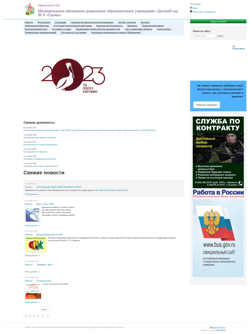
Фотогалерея (44, 22)
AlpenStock (221, 330)
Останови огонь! (44, 280)
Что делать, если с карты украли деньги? (40, 166)
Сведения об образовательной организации (92, 22)
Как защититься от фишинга (35, 151)
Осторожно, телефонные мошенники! (39, 158)
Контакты (145, 22)
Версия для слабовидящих (204, 11)
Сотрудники (60, 22)
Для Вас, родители (127, 22)
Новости (29, 22)
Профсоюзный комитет (153, 25)
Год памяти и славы (61, 29)
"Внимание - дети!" (45, 264)
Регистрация (195, 4)
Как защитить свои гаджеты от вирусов (39, 137)
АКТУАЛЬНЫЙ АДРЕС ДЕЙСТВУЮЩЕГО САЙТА (59, 186)
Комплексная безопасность (109, 25)
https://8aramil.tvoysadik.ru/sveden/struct (111, 190)
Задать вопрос (164, 29)
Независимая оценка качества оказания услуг (98, 29)
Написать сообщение (206, 105)
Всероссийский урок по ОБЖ (50, 234)
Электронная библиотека (37, 25)
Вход (195, 7)
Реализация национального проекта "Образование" (116, 32)
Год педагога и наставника (74, 32)
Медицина (132, 25)
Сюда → (44, 309)
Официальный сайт (49, 5)
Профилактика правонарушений (40, 32)
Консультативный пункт (36, 29)
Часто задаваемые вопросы (138, 29)
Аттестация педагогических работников (73, 25)
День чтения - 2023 (45, 203)
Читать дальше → (32, 194)
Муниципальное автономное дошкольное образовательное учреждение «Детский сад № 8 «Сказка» (108, 12)
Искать (220, 35)
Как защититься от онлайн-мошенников (40, 144)
